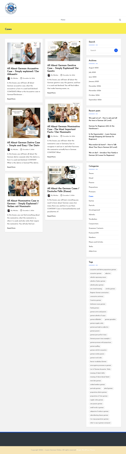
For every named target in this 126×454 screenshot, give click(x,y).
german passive (95, 331)
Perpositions (93, 187)
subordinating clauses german (99, 415)
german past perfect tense (98, 334)
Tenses (91, 173)
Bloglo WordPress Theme (86, 450)
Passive (91, 182)
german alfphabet (95, 319)
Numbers (92, 237)
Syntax (91, 201)
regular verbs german (96, 400)
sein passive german (96, 403)
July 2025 (92, 72)
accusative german (95, 273)
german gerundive (110, 319)
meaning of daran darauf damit (99, 377)
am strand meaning (96, 288)
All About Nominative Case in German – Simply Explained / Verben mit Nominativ (23, 204)
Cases (91, 196)
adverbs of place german (97, 281)
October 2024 (94, 95)
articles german (110, 288)
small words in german (97, 407)
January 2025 (94, 81)
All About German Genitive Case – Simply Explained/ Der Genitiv (63, 68)
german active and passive (98, 311)
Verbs (91, 246)
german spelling (95, 346)
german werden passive (97, 354)
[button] (116, 50)
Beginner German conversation (99, 292)
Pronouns (92, 192)
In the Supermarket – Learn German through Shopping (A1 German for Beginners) (102, 136)
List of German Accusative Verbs (100, 369)
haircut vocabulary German (98, 361)
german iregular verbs (96, 323)
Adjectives (93, 251)
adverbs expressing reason (98, 277)
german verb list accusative (98, 350)
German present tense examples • (100, 338)
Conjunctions (93, 224)
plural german (108, 388)
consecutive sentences (96, 296)
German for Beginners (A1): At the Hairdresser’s (101, 127)
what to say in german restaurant (100, 423)
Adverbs (92, 214)
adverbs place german (96, 285)
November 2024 (95, 90)
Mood (91, 178)
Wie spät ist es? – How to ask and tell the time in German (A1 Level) (103, 119)
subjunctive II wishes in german (99, 411)
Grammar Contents (96, 228)
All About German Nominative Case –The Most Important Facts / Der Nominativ (63, 129)
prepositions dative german (98, 392)
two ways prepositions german (99, 419)
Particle (91, 205)
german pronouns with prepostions (100, 342)
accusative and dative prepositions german (103, 269)
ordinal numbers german (97, 384)
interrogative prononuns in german (100, 365)
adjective (107, 273)
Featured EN (94, 233)
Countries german (95, 300)
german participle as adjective (99, 327)
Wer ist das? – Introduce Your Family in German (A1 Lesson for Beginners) (103, 154)
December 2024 (95, 86)
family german (94, 308)
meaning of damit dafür (97, 373)
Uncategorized (94, 210)
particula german (95, 388)
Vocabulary (93, 219)
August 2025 (94, 68)
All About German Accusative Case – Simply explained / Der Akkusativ (23, 71)
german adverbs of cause (97, 315)
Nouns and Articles (96, 242)
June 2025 (92, 77)
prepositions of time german (98, 396)
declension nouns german (97, 304)
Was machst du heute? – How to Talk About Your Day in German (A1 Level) (103, 146)
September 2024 (95, 100)
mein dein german (95, 380)
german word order (96, 357)
